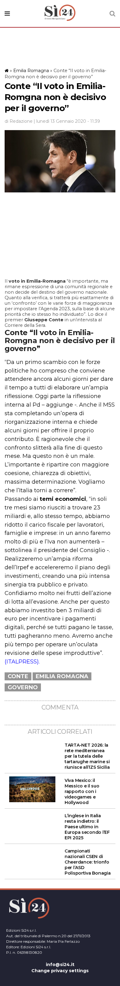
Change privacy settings (60, 970)
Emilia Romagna (31, 70)
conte (18, 676)
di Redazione (19, 121)
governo (23, 687)
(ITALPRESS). (22, 661)
